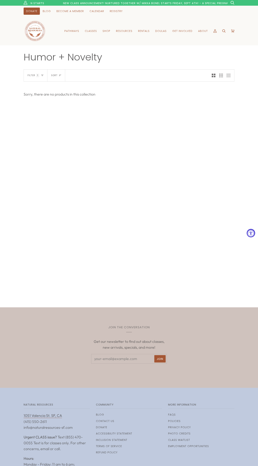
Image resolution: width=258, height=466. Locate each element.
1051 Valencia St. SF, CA (43, 415)
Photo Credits (179, 433)
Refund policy (106, 452)
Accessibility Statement (114, 433)
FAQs (172, 415)
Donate (101, 427)
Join (160, 359)
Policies (174, 421)
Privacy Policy (179, 427)
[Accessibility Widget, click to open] (251, 233)
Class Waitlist (179, 440)
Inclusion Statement (111, 440)
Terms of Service (109, 446)
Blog (100, 415)
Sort (54, 75)
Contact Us (105, 421)
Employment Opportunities (188, 446)
